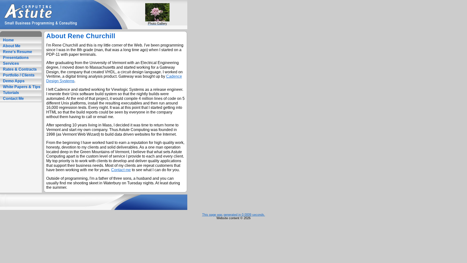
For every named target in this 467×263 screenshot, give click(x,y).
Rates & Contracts (19, 69)
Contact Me (13, 98)
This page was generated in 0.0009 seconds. (233, 214)
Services (10, 63)
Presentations (15, 58)
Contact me (121, 170)
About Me (11, 46)
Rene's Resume (17, 52)
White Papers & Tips (21, 87)
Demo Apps (13, 81)
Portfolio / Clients (18, 75)
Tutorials (10, 93)
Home (8, 40)
